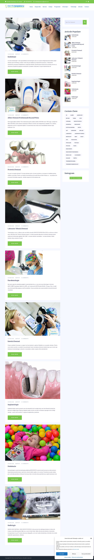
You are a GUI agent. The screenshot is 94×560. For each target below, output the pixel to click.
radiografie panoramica (72, 152)
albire (72, 115)
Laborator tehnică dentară (18, 229)
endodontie (77, 124)
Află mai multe (76, 549)
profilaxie (68, 142)
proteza (76, 142)
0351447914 (29, 1)
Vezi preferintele (86, 554)
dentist (17, 54)
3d (66, 115)
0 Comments (24, 54)
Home (31, 7)
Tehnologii (73, 7)
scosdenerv (78, 155)
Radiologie (12, 525)
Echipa (50, 7)
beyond (68, 118)
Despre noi (38, 7)
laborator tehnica (79, 133)
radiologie (68, 155)
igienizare (73, 130)
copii (80, 118)
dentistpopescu (78, 121)
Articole (80, 7)
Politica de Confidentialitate (77, 557)
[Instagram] (88, 2)
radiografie (69, 149)
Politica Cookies (67, 557)
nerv (76, 136)
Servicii (45, 7)
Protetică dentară (14, 170)
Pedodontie (12, 466)
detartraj (68, 124)
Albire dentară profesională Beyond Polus (23, 118)
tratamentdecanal (70, 161)
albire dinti (79, 115)
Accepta (62, 554)
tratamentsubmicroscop (72, 164)
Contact (87, 7)
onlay (81, 136)
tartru (75, 158)
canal (74, 118)
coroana (68, 121)
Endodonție (12, 57)
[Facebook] (86, 2)
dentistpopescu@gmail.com (42, 1)
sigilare (68, 158)
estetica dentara (70, 127)
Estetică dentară (14, 341)
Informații (65, 7)
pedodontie (74, 139)
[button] (91, 538)
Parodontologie (13, 280)
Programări (57, 7)
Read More (14, 71)
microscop (68, 136)
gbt (67, 130)
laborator (68, 133)
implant (81, 130)
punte (74, 146)
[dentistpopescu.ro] (14, 6)
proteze (68, 146)
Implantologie (13, 405)
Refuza (74, 554)
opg (67, 139)
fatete (79, 127)
